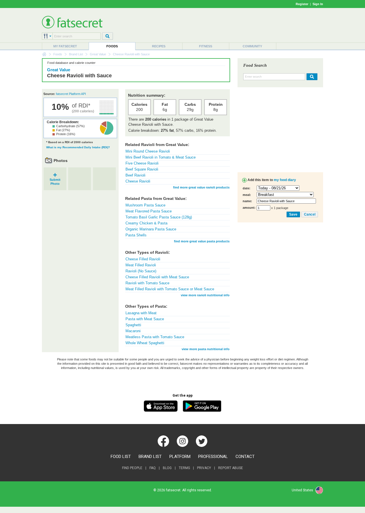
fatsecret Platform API (71, 94)
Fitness (205, 46)
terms (184, 468)
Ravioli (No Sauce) (140, 271)
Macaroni (133, 331)
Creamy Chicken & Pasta (146, 223)
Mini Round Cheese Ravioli (147, 151)
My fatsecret (65, 46)
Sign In (318, 4)
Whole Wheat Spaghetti (144, 343)
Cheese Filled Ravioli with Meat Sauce (157, 277)
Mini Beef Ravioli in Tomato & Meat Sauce (160, 157)
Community (252, 46)
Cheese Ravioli (137, 181)
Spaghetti (133, 325)
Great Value (98, 54)
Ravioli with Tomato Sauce (147, 283)
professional (213, 456)
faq (152, 468)
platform (179, 456)
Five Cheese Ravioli (142, 163)
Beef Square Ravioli (141, 169)
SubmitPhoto (55, 179)
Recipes (158, 46)
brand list (150, 456)
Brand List (76, 54)
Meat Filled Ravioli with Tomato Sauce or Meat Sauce (169, 289)
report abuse (230, 468)
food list (121, 456)
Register (302, 4)
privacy (204, 468)
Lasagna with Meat (141, 313)
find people (132, 468)
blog (167, 468)
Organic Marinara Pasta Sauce (150, 229)
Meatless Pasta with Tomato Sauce (154, 337)
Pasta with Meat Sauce (144, 319)
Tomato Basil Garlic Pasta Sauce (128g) (158, 217)
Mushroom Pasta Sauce (145, 205)
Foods (112, 46)
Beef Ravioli (135, 175)
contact (245, 456)
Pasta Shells (136, 235)
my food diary (285, 180)
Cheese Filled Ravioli (142, 259)
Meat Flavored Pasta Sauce (148, 211)
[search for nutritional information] (311, 76)
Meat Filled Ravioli (140, 265)
